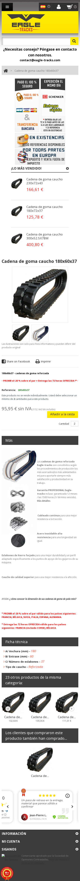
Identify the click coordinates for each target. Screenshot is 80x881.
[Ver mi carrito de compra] (71, 7)
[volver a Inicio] (6, 70)
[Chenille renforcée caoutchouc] (16, 183)
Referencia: (9, 390)
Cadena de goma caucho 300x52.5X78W (44, 236)
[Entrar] (58, 7)
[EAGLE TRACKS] (27, 22)
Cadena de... (13, 717)
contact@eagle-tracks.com (40, 60)
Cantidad (64, 423)
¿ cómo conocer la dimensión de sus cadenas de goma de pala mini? (42, 598)
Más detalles (43, 500)
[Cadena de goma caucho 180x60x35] (66, 702)
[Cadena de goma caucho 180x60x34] (40, 702)
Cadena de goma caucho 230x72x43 (44, 181)
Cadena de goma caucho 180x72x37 (44, 209)
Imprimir (46, 361)
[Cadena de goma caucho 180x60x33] (13, 702)
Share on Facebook (18, 361)
